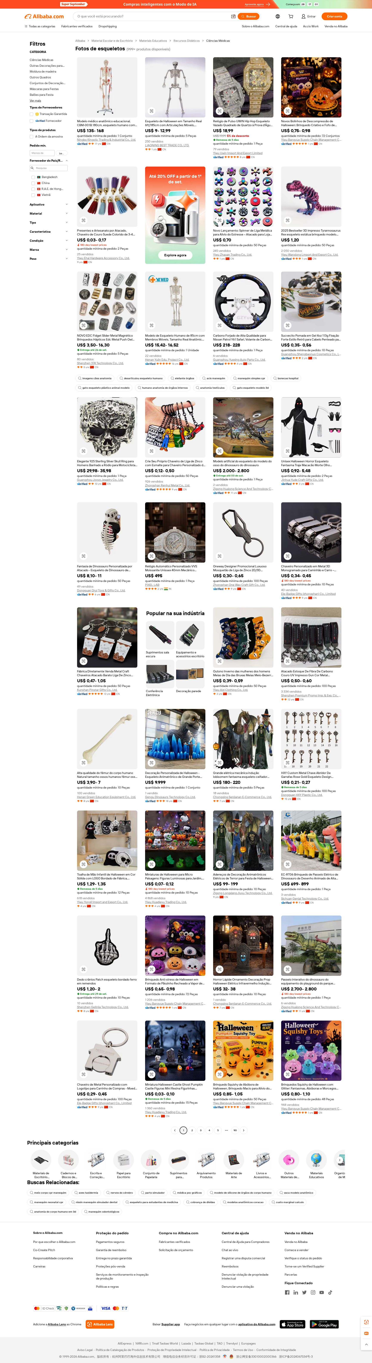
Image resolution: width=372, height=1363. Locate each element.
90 (235, 1130)
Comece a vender (296, 1250)
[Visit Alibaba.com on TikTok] (330, 1292)
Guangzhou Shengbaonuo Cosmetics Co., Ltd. (311, 354)
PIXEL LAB (152, 584)
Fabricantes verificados (174, 1242)
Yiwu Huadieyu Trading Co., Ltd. (166, 902)
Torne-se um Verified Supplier (304, 1266)
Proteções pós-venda (110, 1266)
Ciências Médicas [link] (218, 40)
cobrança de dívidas (203, 1202)
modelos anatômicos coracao (245, 1202)
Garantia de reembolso (111, 1250)
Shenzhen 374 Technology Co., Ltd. (100, 363)
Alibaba (80, 40)
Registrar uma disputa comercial (243, 1258)
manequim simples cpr (251, 378)
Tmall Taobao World (165, 1343)
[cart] (291, 17)
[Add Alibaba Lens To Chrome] (100, 1324)
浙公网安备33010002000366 (256, 1356)
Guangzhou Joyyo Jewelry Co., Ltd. (100, 479)
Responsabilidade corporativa (53, 1258)
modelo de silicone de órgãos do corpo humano (242, 1192)
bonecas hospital (288, 378)
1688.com (141, 1343)
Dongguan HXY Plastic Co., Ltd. (301, 795)
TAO (219, 1343)
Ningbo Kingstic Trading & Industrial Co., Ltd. (106, 139)
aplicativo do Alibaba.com (256, 1324)
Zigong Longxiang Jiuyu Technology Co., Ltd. (242, 893)
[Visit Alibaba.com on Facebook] (287, 1292)
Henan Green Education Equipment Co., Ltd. (106, 797)
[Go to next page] (244, 1130)
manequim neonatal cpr (48, 1202)
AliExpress (125, 1343)
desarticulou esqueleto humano (143, 378)
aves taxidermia (88, 1192)
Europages (248, 1343)
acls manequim (216, 378)
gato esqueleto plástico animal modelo (106, 387)
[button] (233, 16)
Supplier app (170, 1324)
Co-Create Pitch (44, 1250)
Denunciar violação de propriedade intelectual (245, 1276)
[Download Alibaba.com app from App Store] (292, 1324)
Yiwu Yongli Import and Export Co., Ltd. (102, 902)
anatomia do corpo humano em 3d (55, 1211)
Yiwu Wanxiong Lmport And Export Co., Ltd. (309, 254)
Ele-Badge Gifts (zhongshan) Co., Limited (308, 594)
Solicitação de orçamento (176, 1250)
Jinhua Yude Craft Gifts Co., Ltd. (302, 479)
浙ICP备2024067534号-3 (296, 1356)
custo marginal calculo (290, 1202)
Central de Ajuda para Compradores (246, 1242)
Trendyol (232, 1343)
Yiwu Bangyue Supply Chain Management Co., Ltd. (311, 139)
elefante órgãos (184, 378)
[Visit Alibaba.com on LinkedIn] (295, 1292)
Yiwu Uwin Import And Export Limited (237, 153)
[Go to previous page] (175, 1130)
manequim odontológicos (103, 1211)
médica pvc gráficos (189, 1192)
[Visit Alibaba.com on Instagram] (313, 1292)
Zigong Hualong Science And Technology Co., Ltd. (243, 488)
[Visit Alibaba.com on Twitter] (304, 1292)
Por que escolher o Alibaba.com (54, 1242)
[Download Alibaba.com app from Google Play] (324, 1324)
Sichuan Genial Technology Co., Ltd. (305, 898)
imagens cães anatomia (97, 378)
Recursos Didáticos (187, 40)
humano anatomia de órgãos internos (165, 387)
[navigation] (48, 586)
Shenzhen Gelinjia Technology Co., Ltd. (103, 1007)
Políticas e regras (107, 1286)
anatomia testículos (212, 387)
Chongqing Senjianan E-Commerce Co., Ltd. (242, 797)
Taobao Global (203, 1343)
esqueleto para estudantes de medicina (154, 1202)
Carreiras (39, 1266)
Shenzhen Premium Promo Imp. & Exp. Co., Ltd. (311, 695)
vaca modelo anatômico (298, 1192)
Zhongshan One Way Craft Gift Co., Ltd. (239, 584)
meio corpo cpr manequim (50, 1192)
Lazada (186, 1343)
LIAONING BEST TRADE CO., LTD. (167, 145)
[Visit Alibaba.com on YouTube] (321, 1292)
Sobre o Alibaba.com (47, 1233)
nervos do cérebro (122, 1192)
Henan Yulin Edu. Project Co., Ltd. (167, 359)
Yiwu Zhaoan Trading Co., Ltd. (232, 254)
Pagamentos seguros (110, 1242)
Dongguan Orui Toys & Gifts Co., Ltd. (101, 590)
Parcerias (291, 1274)
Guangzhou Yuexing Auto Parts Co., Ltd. (239, 359)
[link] (366, 1322)
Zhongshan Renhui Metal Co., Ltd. (167, 485)
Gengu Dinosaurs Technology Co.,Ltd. (170, 797)
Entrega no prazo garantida (114, 1258)
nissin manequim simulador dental (96, 1202)
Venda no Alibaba (296, 1242)
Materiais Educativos (153, 40)
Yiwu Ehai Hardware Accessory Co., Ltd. (103, 258)
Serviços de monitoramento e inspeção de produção (122, 1276)
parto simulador (155, 1192)
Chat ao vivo (230, 1250)
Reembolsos (230, 1266)
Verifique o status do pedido (303, 1258)
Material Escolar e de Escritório (112, 40)
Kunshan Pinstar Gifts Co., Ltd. (97, 690)
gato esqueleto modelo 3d (253, 387)
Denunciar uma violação (238, 1286)
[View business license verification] (225, 1356)
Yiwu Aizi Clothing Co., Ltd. (230, 690)
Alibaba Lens (57, 1324)
